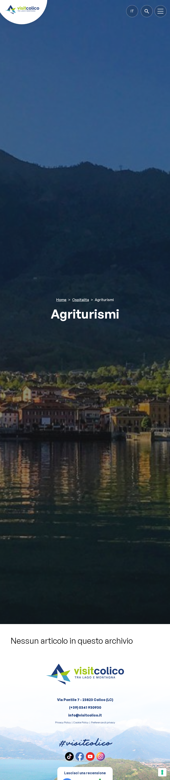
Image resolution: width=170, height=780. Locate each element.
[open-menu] (160, 11)
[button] (132, 11)
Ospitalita (80, 300)
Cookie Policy (81, 722)
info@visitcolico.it (85, 715)
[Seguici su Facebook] (79, 756)
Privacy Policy (63, 722)
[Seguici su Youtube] (90, 756)
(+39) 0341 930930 (85, 707)
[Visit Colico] (22, 9)
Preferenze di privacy (103, 722)
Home (61, 300)
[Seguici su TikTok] (69, 756)
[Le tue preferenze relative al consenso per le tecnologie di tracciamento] (162, 772)
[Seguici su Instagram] (100, 756)
